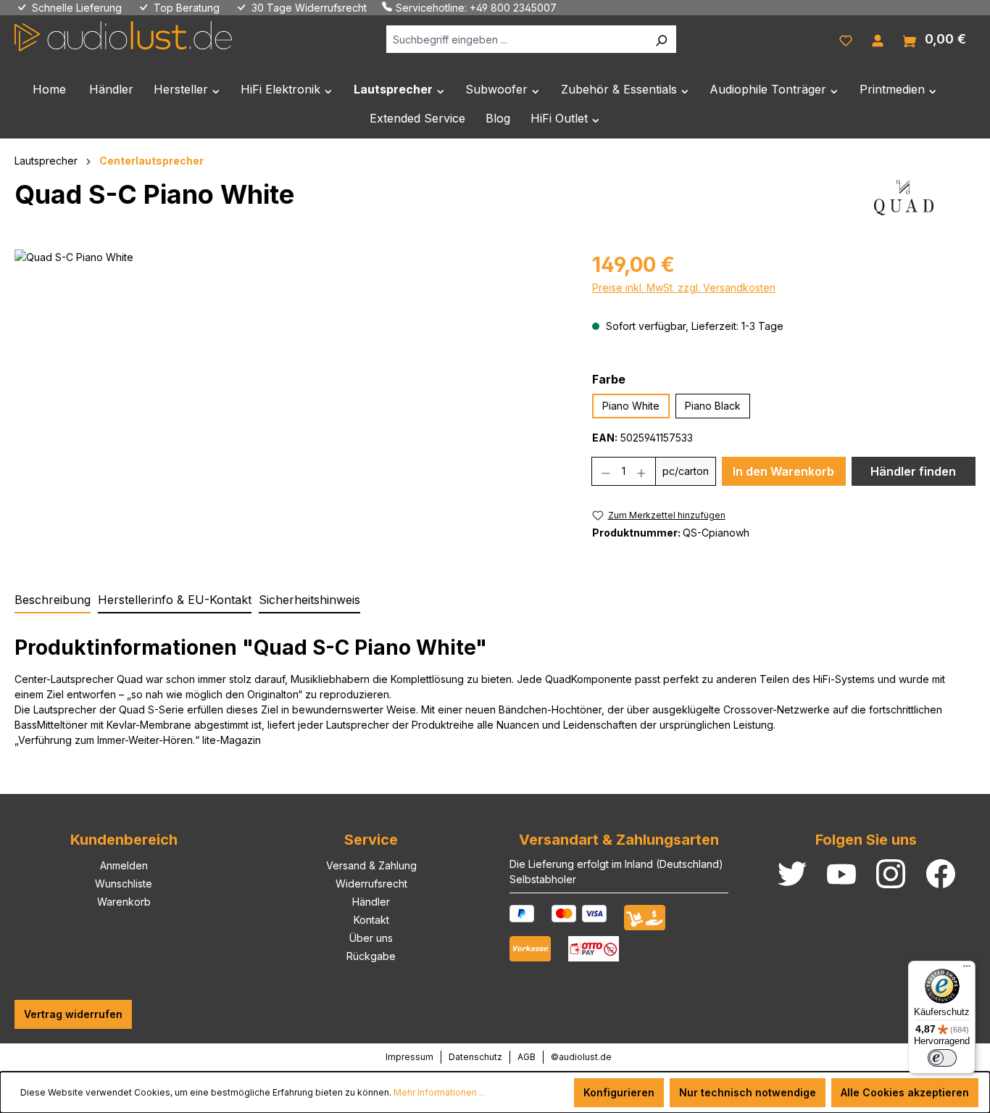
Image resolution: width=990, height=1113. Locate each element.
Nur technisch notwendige (747, 1092)
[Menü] (967, 969)
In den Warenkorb (783, 471)
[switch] (942, 1058)
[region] (289, 405)
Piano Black (713, 406)
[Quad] (904, 200)
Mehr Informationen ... (440, 1092)
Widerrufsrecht (371, 883)
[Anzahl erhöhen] (642, 471)
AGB (526, 1056)
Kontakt (371, 920)
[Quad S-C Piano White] (288, 405)
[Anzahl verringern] (605, 471)
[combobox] (516, 39)
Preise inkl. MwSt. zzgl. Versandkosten (683, 287)
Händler (371, 901)
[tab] (52, 600)
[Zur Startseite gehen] (123, 36)
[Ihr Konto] (878, 39)
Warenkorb (124, 901)
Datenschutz (475, 1056)
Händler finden (913, 471)
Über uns (371, 938)
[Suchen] (661, 39)
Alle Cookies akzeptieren (905, 1092)
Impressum (409, 1056)
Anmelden (124, 865)
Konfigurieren (618, 1092)
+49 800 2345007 (513, 7)
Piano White (631, 406)
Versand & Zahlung (371, 865)
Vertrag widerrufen (73, 1014)
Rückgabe (371, 956)
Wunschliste (123, 883)
